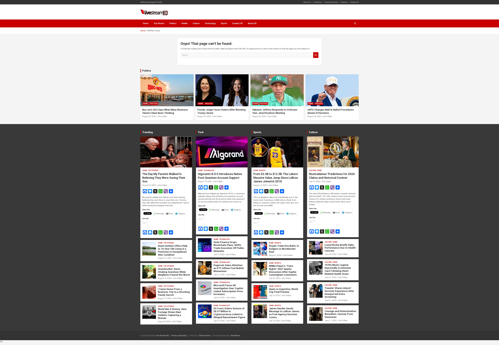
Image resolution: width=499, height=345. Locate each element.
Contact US (354, 2)
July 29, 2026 (219, 298)
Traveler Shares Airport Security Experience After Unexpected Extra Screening (339, 292)
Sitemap (344, 2)
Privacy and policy (331, 2)
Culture (196, 23)
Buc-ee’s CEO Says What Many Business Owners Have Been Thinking (165, 111)
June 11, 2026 (330, 320)
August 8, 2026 (164, 321)
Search (315, 55)
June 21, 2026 (330, 277)
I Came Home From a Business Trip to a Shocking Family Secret (174, 292)
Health (185, 23)
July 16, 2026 (314, 181)
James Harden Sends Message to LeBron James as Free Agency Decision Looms (284, 313)
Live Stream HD (162, 335)
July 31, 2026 (219, 254)
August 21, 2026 (164, 258)
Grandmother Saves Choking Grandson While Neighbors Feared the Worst (174, 271)
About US (307, 2)
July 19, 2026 (219, 321)
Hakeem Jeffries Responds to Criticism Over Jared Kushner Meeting (274, 111)
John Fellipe (162, 116)
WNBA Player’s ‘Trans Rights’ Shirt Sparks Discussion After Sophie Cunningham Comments (283, 270)
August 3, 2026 (275, 255)
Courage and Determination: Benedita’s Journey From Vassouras (341, 314)
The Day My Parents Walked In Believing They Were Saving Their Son (163, 177)
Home (145, 23)
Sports (224, 23)
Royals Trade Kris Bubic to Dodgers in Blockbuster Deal (284, 248)
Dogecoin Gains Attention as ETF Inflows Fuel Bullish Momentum (229, 268)
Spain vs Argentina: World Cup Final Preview (283, 291)
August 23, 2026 (149, 185)
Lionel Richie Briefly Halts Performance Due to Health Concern (340, 247)
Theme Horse (204, 335)
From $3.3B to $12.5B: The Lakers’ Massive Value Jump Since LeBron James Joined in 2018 (275, 177)
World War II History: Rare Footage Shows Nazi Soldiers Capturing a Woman (172, 313)
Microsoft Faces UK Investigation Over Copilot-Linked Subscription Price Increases (229, 290)
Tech (201, 132)
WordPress (235, 335)
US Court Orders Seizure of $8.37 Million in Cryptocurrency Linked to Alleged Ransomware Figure (229, 313)
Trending (147, 132)
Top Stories (159, 23)
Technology (210, 23)
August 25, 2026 (149, 116)
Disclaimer (318, 2)
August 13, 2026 (164, 278)
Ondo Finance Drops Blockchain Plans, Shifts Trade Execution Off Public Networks (229, 247)
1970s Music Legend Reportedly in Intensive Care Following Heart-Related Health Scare (338, 269)
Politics (172, 23)
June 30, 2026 (330, 254)
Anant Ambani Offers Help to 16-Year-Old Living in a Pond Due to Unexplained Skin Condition (172, 250)
